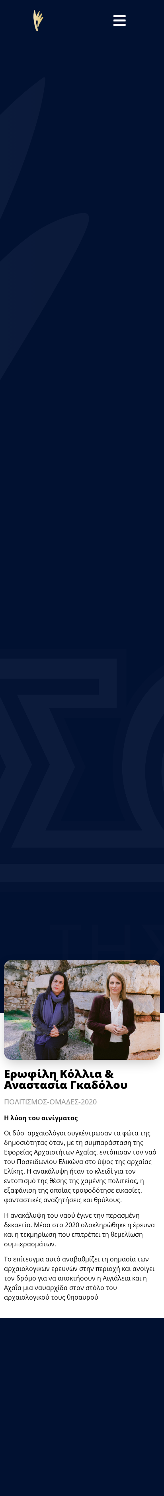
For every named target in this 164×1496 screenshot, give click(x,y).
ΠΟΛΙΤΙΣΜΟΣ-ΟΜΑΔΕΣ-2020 (50, 1101)
